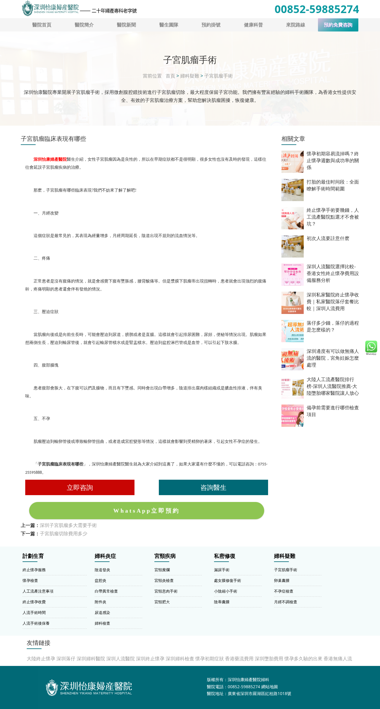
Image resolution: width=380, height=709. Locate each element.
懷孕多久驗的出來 (303, 658)
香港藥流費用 (239, 658)
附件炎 (100, 601)
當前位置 (152, 75)
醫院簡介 (84, 24)
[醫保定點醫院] (79, 8)
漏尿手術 (221, 569)
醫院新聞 (126, 24)
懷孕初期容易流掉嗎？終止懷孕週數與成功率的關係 (333, 160)
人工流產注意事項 (38, 591)
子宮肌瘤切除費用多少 (63, 533)
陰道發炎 (102, 569)
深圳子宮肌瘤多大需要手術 (68, 525)
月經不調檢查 (285, 601)
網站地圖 (269, 686)
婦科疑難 (189, 75)
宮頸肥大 (162, 601)
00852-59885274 (317, 9)
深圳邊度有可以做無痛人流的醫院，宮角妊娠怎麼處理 (333, 358)
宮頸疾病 (165, 556)
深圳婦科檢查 (180, 658)
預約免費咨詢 (338, 24)
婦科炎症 (105, 556)
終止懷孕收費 (34, 601)
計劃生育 (33, 556)
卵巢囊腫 (281, 580)
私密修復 (224, 556)
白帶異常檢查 (106, 591)
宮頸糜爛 (162, 569)
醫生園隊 (168, 24)
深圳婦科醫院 (91, 658)
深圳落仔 (65, 658)
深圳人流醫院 (120, 658)
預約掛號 (211, 24)
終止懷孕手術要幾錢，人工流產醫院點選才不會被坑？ (333, 217)
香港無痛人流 (338, 658)
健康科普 (253, 24)
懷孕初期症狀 (209, 658)
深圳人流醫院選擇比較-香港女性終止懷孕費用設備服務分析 (333, 273)
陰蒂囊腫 (221, 601)
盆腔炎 (100, 580)
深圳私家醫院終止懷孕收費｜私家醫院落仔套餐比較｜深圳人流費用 (333, 301)
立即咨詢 (80, 487)
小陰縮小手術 (225, 591)
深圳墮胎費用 (269, 658)
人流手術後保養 (36, 623)
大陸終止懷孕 (41, 658)
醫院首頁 (41, 24)
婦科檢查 (102, 623)
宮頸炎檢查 (164, 580)
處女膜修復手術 (227, 580)
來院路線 (295, 24)
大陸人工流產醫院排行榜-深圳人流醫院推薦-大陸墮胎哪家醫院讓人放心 (333, 386)
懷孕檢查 (30, 580)
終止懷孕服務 (34, 569)
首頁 (170, 75)
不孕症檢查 (283, 591)
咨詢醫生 (213, 487)
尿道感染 (102, 612)
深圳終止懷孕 (150, 658)
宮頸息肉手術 (166, 591)
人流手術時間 (34, 612)
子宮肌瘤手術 (218, 75)
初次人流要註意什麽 (328, 238)
